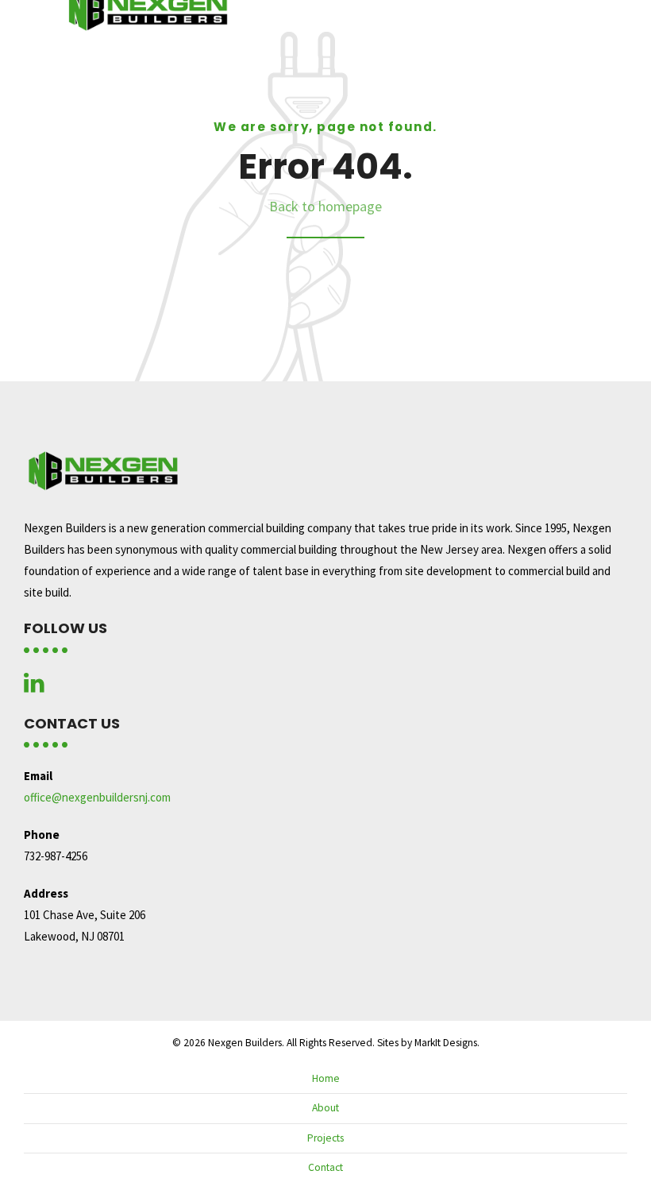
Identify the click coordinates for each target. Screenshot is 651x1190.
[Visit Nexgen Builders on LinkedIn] (34, 686)
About (325, 1108)
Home (326, 1078)
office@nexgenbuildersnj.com (97, 797)
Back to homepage (325, 206)
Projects (325, 1138)
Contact (325, 1167)
